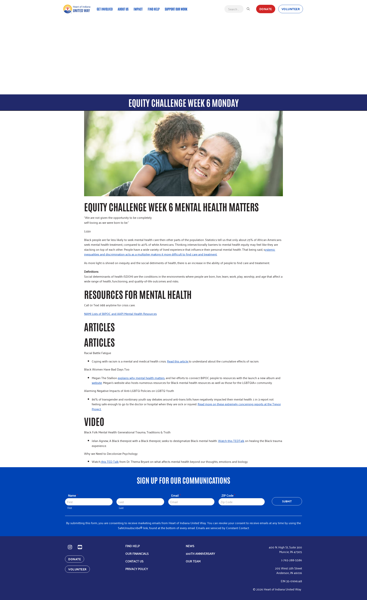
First (69, 507)
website (97, 382)
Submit (287, 501)
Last (121, 507)
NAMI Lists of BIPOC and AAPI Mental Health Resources (120, 313)
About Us (123, 9)
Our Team (193, 561)
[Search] (248, 9)
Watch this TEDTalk (231, 440)
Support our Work (176, 9)
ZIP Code (228, 495)
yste (267, 249)
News (190, 545)
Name (73, 495)
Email (175, 495)
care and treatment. (204, 254)
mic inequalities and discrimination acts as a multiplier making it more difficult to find (179, 252)
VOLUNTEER (291, 9)
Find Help (154, 9)
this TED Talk (110, 461)
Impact (138, 9)
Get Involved (105, 9)
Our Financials (137, 553)
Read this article (178, 361)
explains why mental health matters (141, 377)
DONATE (265, 9)
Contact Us (134, 561)
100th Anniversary (200, 553)
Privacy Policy (136, 568)
